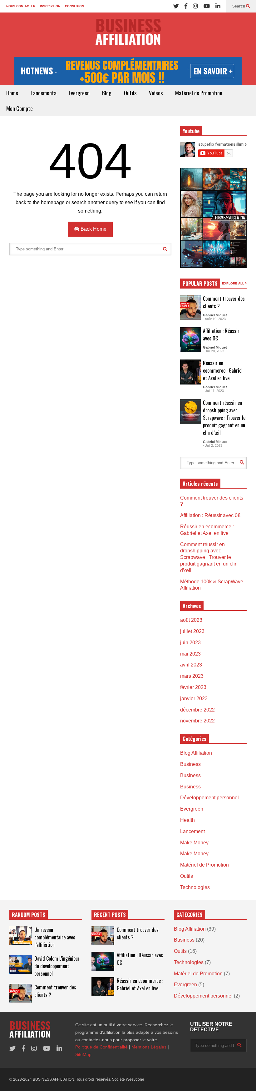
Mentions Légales (148, 1046)
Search (239, 6)
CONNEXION (74, 6)
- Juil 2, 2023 (212, 445)
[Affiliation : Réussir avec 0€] (190, 339)
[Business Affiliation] (128, 35)
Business (190, 764)
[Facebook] (186, 6)
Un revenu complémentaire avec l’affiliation (54, 937)
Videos (156, 93)
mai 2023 (190, 653)
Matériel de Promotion (198, 93)
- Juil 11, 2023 (213, 391)
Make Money (194, 842)
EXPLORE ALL (233, 283)
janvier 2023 (194, 698)
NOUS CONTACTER (20, 6)
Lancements (43, 93)
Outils (130, 93)
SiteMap (83, 1054)
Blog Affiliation (196, 753)
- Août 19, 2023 (214, 319)
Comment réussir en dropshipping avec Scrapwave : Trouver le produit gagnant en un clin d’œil (224, 417)
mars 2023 (192, 676)
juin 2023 (190, 642)
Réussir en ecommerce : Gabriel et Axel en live (223, 370)
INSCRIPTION (50, 6)
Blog (106, 93)
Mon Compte (19, 108)
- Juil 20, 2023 (213, 351)
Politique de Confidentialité (101, 1046)
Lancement (192, 831)
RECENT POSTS (110, 914)
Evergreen (79, 93)
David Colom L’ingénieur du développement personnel (57, 966)
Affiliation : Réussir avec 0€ (210, 515)
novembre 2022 (197, 720)
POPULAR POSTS (200, 283)
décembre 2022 (197, 709)
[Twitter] (176, 6)
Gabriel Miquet (215, 315)
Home (12, 93)
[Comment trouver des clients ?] (190, 307)
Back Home (92, 229)
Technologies (195, 887)
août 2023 (191, 620)
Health (187, 820)
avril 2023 (191, 664)
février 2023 (193, 687)
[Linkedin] (217, 6)
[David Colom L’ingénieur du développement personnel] (20, 964)
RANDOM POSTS (28, 914)
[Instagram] (195, 6)
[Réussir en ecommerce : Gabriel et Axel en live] (190, 372)
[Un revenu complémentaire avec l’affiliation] (20, 935)
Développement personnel (209, 797)
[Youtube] (207, 6)
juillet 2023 (192, 631)
